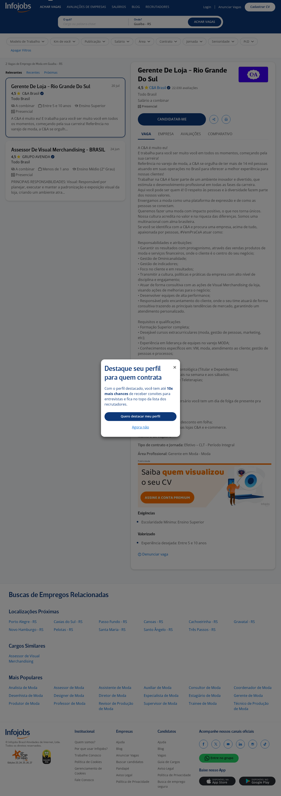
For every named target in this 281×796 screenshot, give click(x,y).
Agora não (140, 427)
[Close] (175, 367)
